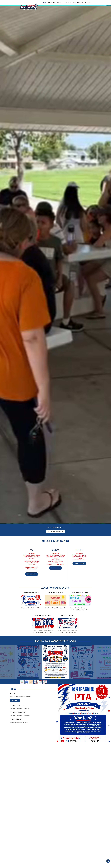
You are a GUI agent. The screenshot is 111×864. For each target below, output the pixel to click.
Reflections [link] (68, 2)
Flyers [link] (74, 2)
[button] (87, 2)
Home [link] (44, 2)
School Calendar (31, 574)
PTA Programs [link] (51, 2)
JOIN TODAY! (15, 700)
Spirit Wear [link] (80, 2)
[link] (29, 2)
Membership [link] (60, 2)
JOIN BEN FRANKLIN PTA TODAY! (55, 531)
